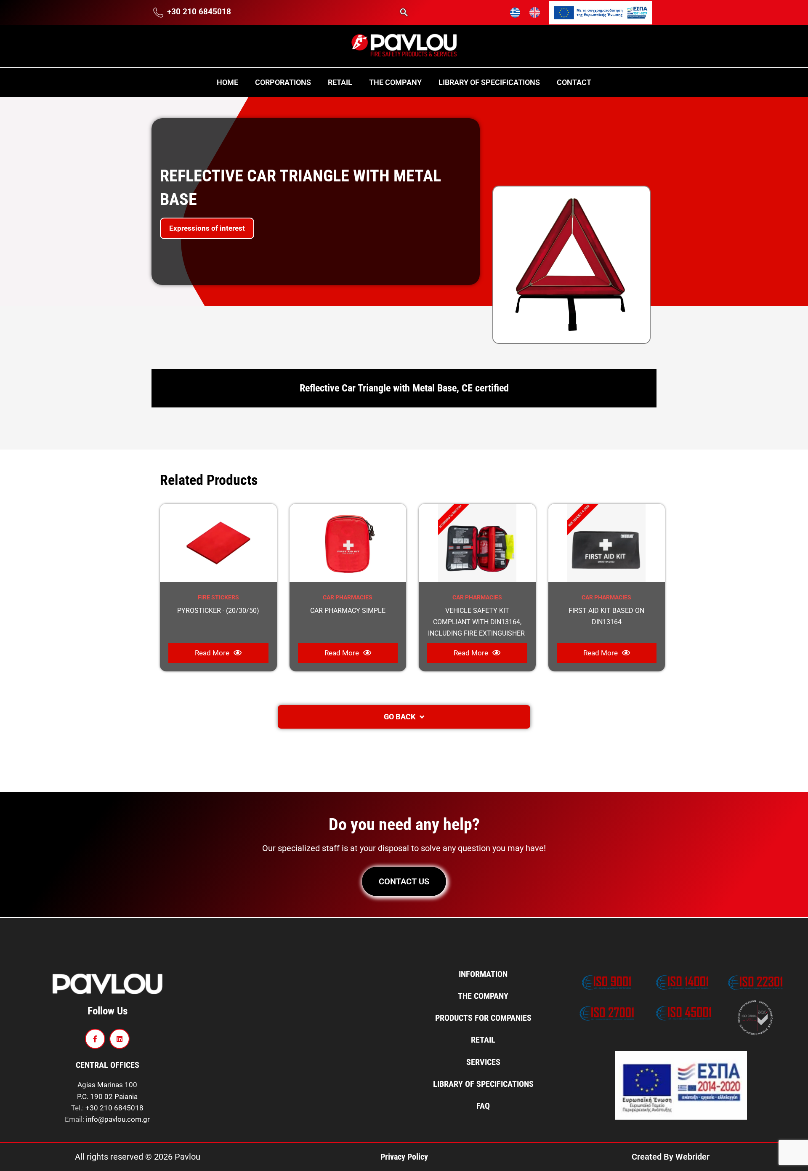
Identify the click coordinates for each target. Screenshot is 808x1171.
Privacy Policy (404, 1157)
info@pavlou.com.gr (118, 1119)
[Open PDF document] (600, 12)
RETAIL (340, 82)
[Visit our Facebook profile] (95, 1039)
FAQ (483, 1106)
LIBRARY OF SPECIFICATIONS (489, 82)
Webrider (692, 1157)
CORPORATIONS (283, 82)
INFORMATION (483, 974)
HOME (227, 82)
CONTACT (574, 82)
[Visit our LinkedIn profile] (119, 1039)
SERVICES (483, 1062)
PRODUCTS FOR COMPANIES (483, 1018)
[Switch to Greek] (515, 12)
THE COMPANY (395, 82)
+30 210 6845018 (114, 1108)
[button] (404, 12)
